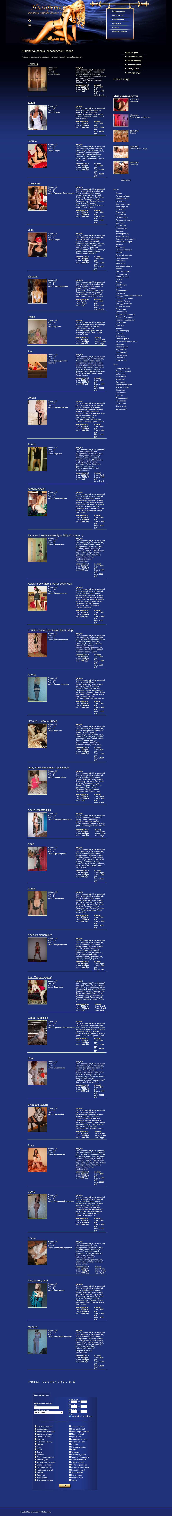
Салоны (115, 27)
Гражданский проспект (125, 220)
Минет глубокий (77, 1434)
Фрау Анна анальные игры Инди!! (49, 767)
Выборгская (120, 212)
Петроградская (122, 290)
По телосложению (133, 65)
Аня (30, 351)
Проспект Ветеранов (124, 317)
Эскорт (74, 1480)
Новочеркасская (122, 274)
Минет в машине (43, 1437)
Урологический (77, 1473)
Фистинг (133, 133)
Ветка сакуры (42, 1478)
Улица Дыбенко (122, 347)
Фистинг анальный (78, 1460)
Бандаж (40, 1444)
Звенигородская (122, 234)
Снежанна (34, 183)
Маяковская (121, 261)
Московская (121, 263)
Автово (119, 193)
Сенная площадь (123, 331)
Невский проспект (123, 271)
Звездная (119, 231)
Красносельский (122, 387)
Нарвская (119, 269)
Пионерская (120, 293)
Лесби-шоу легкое (44, 1467)
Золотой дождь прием (80, 1457)
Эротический (76, 1475)
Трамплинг (75, 1452)
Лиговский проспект (124, 255)
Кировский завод (123, 236)
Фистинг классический (46, 1462)
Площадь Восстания (124, 298)
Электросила (121, 360)
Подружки (116, 23)
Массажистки (117, 15)
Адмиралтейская (123, 196)
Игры (39, 1447)
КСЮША (33, 64)
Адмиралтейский (123, 369)
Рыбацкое (120, 325)
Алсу (31, 1145)
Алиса (31, 444)
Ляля (31, 844)
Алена (32, 674)
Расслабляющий (78, 1470)
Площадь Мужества (124, 304)
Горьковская (121, 215)
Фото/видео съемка (45, 1480)
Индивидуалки (118, 11)
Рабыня (74, 1450)
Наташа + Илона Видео (42, 721)
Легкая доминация (78, 1447)
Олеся (32, 397)
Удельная (120, 344)
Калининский (121, 377)
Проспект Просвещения (125, 320)
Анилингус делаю (78, 1455)
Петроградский (122, 398)
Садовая (119, 328)
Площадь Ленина (123, 301)
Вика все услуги (38, 1104)
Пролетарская (121, 312)
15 (74, 1382)
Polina (31, 316)
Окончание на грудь (79, 1439)
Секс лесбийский (78, 1429)
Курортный (120, 390)
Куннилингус (76, 1437)
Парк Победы (121, 285)
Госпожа (74, 1444)
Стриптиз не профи (44, 1465)
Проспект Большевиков (125, 314)
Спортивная (120, 336)
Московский (121, 393)
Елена (32, 1238)
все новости (126, 180)
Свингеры (134, 164)
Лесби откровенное (79, 1465)
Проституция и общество (140, 117)
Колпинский (120, 382)
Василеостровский (123, 371)
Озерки (119, 282)
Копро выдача (42, 1460)
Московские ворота (124, 266)
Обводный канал (122, 277)
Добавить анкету (119, 31)
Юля (30, 1058)
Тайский (40, 1473)
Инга (31, 229)
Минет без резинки (44, 1434)
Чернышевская (122, 355)
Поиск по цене (131, 53)
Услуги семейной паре (46, 1432)
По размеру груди (133, 73)
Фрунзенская (121, 350)
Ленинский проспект (124, 250)
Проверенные (118, 19)
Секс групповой (43, 1429)
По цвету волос (132, 69)
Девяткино (120, 223)
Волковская (120, 209)
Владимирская (122, 207)
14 (70, 1382)
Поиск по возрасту (133, 61)
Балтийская (120, 201)
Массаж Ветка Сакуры (139, 149)
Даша (31, 102)
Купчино (119, 244)
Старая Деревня (122, 339)
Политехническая (123, 306)
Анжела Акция (36, 488)
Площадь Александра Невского (129, 296)
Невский (119, 395)
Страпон (40, 1455)
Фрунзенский (121, 406)
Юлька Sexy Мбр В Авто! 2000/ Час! (50, 583)
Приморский (121, 401)
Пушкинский (121, 404)
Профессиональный (45, 1470)
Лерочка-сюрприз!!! (40, 934)
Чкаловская (120, 358)
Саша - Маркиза (38, 1017)
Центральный (121, 409)
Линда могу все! (38, 1280)
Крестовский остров (124, 242)
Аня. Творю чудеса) (40, 977)
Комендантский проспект (126, 239)
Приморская (121, 309)
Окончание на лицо (44, 1442)
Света (31, 1191)
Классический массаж (80, 1467)
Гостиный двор (122, 217)
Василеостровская (123, 204)
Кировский (120, 379)
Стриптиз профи (77, 1462)
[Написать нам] (29, 26)
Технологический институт (126, 341)
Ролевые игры (77, 1478)
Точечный (41, 1475)
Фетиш (39, 1452)
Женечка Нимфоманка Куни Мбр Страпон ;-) (55, 535)
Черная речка (121, 352)
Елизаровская (121, 228)
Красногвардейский (124, 385)
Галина (32, 141)
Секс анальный (77, 1426)
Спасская (119, 333)
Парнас (119, 288)
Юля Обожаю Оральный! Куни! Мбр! (51, 630)
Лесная (119, 253)
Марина (32, 276)
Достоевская (121, 226)
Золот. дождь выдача (45, 1457)
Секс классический (44, 1426)
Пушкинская (121, 323)
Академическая (122, 199)
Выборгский (120, 374)
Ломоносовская (122, 258)
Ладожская (120, 247)
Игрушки (40, 1439)
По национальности (133, 57)
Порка (39, 1450)
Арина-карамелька (39, 809)
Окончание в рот (78, 1442)
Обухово (119, 279)
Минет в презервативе (80, 1432)
